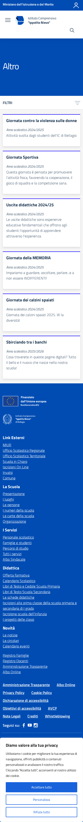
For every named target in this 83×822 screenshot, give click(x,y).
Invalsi (8, 472)
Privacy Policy (13, 692)
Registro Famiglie (16, 655)
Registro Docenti (15, 661)
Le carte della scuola (18, 516)
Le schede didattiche (18, 597)
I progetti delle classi (18, 619)
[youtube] (30, 725)
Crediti (32, 716)
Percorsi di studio (15, 548)
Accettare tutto (41, 787)
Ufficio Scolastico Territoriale (24, 456)
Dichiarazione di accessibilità (25, 700)
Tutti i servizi (12, 554)
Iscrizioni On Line (16, 467)
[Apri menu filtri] (77, 103)
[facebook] (24, 725)
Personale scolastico (18, 537)
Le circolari (11, 640)
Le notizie (10, 635)
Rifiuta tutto (41, 812)
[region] (41, 780)
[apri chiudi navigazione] (8, 20)
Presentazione (14, 493)
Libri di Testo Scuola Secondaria (26, 592)
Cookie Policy (41, 692)
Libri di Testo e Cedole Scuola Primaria (31, 586)
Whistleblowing (57, 716)
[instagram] (36, 725)
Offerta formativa (16, 575)
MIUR (7, 445)
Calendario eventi (16, 646)
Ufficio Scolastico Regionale (24, 450)
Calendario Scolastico (19, 580)
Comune (9, 478)
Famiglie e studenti (17, 542)
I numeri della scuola (18, 510)
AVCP (52, 708)
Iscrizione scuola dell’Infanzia (25, 614)
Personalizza (41, 799)
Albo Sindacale (14, 559)
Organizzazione (14, 521)
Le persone (11, 504)
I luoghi (8, 499)
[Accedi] (76, 5)
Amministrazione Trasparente (25, 666)
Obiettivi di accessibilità (22, 708)
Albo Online (12, 672)
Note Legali (12, 716)
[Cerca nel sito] (72, 31)
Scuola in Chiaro (15, 461)
